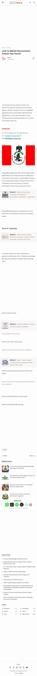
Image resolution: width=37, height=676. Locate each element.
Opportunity (25, 614)
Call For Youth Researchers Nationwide (14, 571)
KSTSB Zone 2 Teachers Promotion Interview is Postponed (20, 495)
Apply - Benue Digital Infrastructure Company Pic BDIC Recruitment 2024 (21, 362)
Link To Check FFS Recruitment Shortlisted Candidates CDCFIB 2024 (22, 467)
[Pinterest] (24, 668)
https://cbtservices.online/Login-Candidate (16, 350)
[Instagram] (20, 668)
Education (7, 608)
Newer (31, 456)
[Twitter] (13, 668)
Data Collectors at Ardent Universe (13, 579)
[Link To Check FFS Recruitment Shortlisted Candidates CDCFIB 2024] (5, 472)
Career (4, 449)
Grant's (6, 611)
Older (5, 456)
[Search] (34, 2)
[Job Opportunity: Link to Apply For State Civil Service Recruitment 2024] (5, 481)
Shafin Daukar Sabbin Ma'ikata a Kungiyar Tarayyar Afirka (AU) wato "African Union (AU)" (22, 237)
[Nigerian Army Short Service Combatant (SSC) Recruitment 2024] (5, 490)
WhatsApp (8, 138)
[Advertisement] (18, 26)
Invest (24, 611)
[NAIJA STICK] (16, 2)
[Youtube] (27, 668)
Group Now (17, 138)
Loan (5, 614)
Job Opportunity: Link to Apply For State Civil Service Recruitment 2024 (22, 476)
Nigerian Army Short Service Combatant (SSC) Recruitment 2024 (21, 485)
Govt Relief (25, 608)
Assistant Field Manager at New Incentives (16, 559)
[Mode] (30, 3)
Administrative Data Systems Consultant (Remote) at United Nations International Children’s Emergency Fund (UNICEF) (18, 587)
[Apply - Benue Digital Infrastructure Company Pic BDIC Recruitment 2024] (5, 365)
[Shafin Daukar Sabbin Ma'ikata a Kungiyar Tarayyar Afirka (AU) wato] (5, 240)
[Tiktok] (17, 668)
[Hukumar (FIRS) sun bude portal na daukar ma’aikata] (5, 328)
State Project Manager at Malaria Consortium (16, 582)
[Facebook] (10, 668)
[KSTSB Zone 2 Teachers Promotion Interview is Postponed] (5, 499)
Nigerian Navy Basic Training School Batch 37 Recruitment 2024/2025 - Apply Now (22, 194)
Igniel (21, 673)
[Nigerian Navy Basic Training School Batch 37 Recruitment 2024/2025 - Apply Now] (5, 197)
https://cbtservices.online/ (11, 334)
